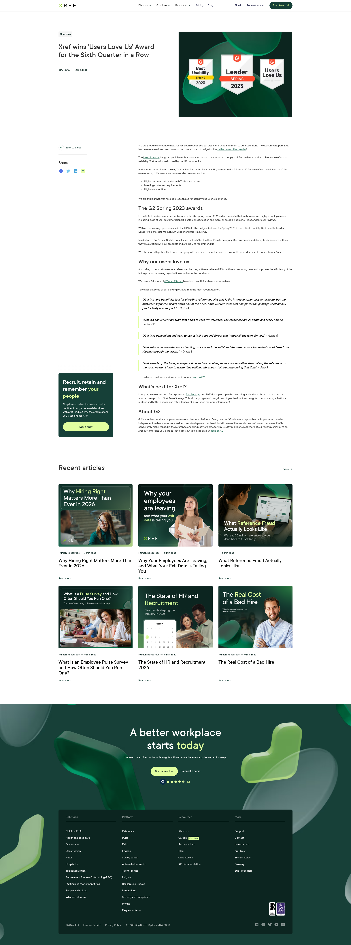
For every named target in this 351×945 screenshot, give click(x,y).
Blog (181, 851)
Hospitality (72, 864)
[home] (88, 5)
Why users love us (76, 897)
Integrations (129, 890)
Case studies (185, 857)
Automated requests (133, 864)
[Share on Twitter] (68, 170)
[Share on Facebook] (60, 170)
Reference (128, 831)
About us (183, 831)
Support (239, 831)
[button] (145, 5)
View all (287, 469)
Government (73, 844)
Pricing (126, 903)
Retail (69, 857)
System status (242, 857)
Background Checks (133, 884)
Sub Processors (243, 870)
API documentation (189, 864)
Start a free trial (164, 771)
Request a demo (191, 771)
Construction (73, 851)
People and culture (76, 890)
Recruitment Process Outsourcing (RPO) (89, 877)
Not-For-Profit (74, 831)
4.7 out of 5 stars (173, 281)
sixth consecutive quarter (231, 149)
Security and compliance (136, 897)
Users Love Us (151, 157)
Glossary (239, 864)
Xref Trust (240, 851)
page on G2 (198, 377)
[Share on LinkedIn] (75, 170)
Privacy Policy (113, 925)
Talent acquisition (76, 870)
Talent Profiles (130, 870)
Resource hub (186, 844)
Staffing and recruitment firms (83, 884)
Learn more (86, 426)
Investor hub (242, 844)
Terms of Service (92, 925)
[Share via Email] (83, 170)
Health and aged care (78, 837)
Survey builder (130, 857)
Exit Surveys (193, 394)
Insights (126, 877)
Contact (239, 837)
